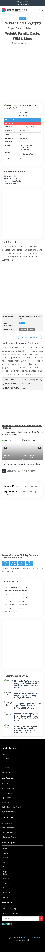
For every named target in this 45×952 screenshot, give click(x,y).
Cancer (5, 862)
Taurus (6, 853)
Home (4, 754)
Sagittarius (7, 883)
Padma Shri (6, 784)
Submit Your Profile (9, 837)
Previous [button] (5, 447)
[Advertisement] (22, 73)
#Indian (22, 18)
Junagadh (22, 131)
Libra (5, 874)
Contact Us (6, 763)
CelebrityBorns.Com (30, 937)
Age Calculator (7, 823)
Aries (20, 142)
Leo (4, 867)
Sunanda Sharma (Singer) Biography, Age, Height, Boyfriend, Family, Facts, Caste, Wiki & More (25, 729)
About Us (5, 768)
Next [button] (39, 447)
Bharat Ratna (6, 802)
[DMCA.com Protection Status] (7, 924)
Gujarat (28, 131)
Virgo (5, 871)
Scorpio (6, 878)
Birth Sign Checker (8, 828)
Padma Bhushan (8, 788)
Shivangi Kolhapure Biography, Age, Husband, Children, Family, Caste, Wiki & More (27, 705)
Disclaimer (5, 758)
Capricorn (6, 888)
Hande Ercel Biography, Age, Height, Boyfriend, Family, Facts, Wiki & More (26, 695)
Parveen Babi (22, 112)
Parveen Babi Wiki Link (30, 338)
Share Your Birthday (9, 832)
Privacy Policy (7, 772)
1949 (25, 127)
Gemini (5, 858)
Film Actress (22, 116)
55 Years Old (23, 138)
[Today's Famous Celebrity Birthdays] (14, 9)
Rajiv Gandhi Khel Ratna (10, 811)
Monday (30, 127)
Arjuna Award (7, 798)
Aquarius (6, 892)
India (20, 134)
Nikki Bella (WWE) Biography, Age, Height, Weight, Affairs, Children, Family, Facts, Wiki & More (27, 684)
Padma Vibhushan (8, 793)
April (21, 127)
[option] (12, 449)
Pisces (5, 897)
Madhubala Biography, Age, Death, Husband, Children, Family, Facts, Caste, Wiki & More (26, 717)
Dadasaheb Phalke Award (11, 807)
